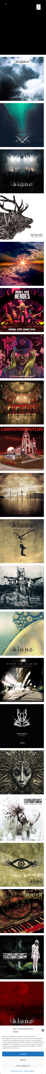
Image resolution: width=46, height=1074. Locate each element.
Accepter (23, 1054)
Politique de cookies (17, 1071)
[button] (43, 1030)
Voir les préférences (23, 1066)
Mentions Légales (29, 1071)
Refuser (23, 1060)
